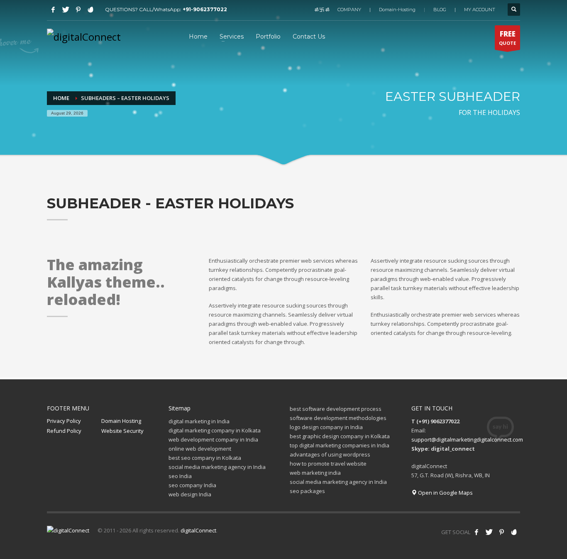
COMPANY (349, 9)
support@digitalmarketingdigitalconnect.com (467, 439)
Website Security (122, 431)
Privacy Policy (64, 421)
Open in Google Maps (445, 492)
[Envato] (90, 9)
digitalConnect (198, 530)
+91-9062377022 (205, 9)
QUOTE (507, 37)
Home (61, 98)
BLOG (439, 9)
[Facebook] (53, 9)
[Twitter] (65, 9)
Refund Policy (64, 431)
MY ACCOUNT (479, 9)
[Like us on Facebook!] (476, 532)
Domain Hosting (121, 421)
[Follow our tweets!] (489, 532)
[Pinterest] (78, 9)
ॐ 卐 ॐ (322, 9)
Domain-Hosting (397, 9)
